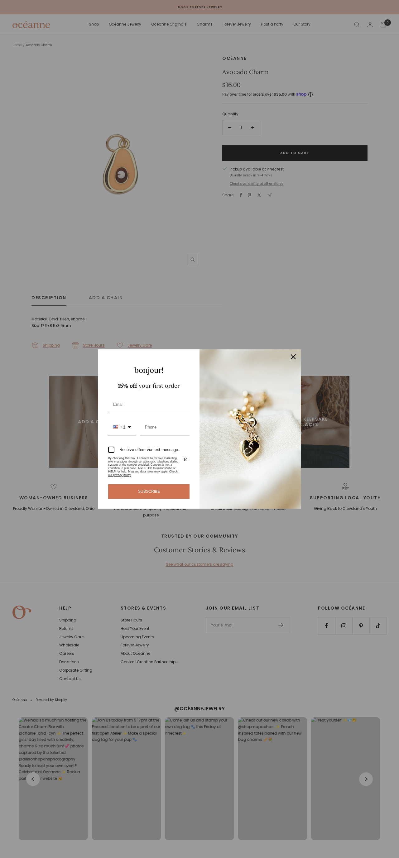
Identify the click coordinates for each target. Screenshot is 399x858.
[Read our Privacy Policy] (186, 459)
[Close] (293, 356)
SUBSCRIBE (149, 491)
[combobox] (122, 427)
